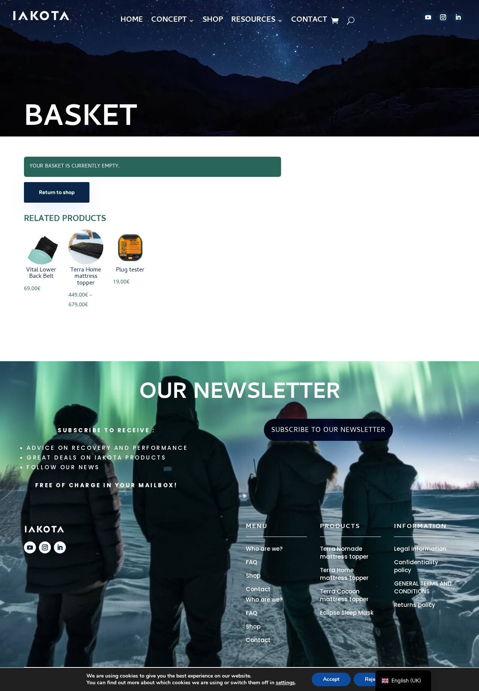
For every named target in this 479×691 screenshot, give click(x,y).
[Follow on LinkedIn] (458, 17)
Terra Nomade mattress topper (344, 553)
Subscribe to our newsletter (328, 430)
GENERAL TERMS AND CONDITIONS (423, 587)
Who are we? (264, 549)
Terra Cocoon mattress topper (344, 595)
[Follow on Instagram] (443, 17)
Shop (253, 576)
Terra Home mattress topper (344, 574)
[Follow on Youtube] (428, 17)
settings (285, 682)
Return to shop (56, 192)
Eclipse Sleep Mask (346, 613)
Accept (331, 679)
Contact (258, 589)
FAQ (251, 562)
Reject (372, 679)
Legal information (420, 549)
